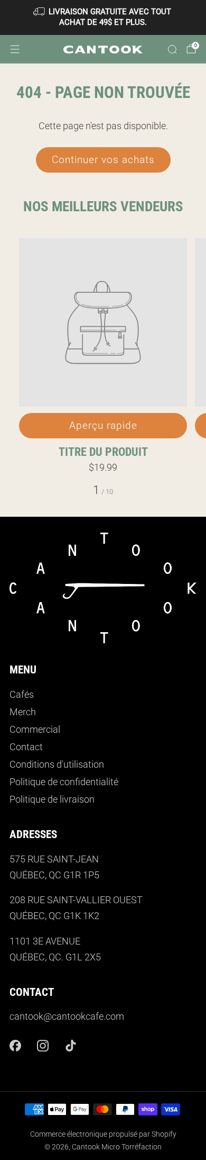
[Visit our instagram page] (43, 1045)
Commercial (35, 729)
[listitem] (103, 17)
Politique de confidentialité (64, 782)
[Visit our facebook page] (15, 1045)
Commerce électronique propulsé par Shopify (103, 1134)
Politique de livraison (52, 799)
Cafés (22, 694)
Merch (23, 712)
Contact (26, 747)
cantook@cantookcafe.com (67, 1016)
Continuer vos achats (103, 160)
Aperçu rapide (103, 425)
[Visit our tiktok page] (71, 1045)
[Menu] (15, 49)
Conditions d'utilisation (57, 764)
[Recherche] (172, 49)
